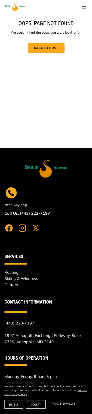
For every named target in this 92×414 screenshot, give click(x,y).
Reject (13, 404)
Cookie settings (63, 404)
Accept (35, 404)
